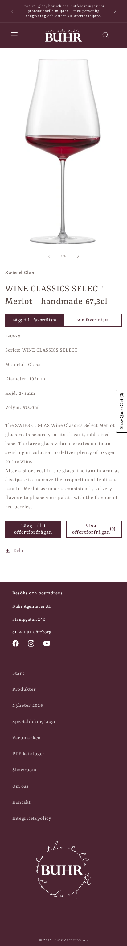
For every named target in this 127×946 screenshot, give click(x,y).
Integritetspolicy (31, 818)
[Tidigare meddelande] (12, 11)
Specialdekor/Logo (33, 722)
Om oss (20, 786)
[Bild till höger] (78, 256)
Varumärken (26, 738)
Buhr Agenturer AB (71, 940)
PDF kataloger (28, 754)
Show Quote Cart (121, 411)
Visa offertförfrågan (94, 529)
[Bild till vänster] (49, 256)
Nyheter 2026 (27, 705)
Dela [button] (18, 550)
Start (18, 673)
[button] (14, 35)
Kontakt (21, 802)
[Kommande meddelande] (115, 11)
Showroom (24, 770)
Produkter (24, 689)
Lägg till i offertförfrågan (33, 529)
